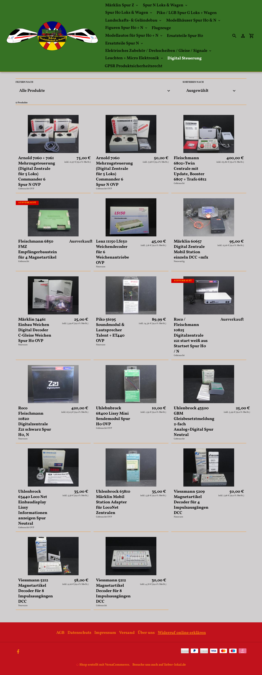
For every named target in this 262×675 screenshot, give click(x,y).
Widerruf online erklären (182, 633)
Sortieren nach (193, 82)
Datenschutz (79, 633)
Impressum (105, 633)
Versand (127, 633)
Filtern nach (24, 82)
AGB (60, 633)
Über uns (146, 633)
